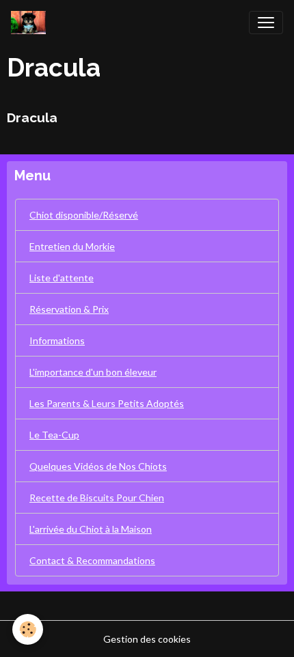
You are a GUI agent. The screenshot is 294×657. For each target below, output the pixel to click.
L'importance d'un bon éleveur (93, 372)
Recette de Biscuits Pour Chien (96, 497)
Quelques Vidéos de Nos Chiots (98, 466)
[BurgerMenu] (266, 22)
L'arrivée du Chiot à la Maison (90, 529)
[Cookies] (27, 629)
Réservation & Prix (69, 309)
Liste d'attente (61, 277)
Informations (57, 340)
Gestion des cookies (147, 639)
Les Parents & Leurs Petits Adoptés (106, 403)
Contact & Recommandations (92, 560)
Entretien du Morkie (72, 246)
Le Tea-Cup (54, 435)
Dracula (32, 117)
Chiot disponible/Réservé (83, 215)
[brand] (31, 22)
